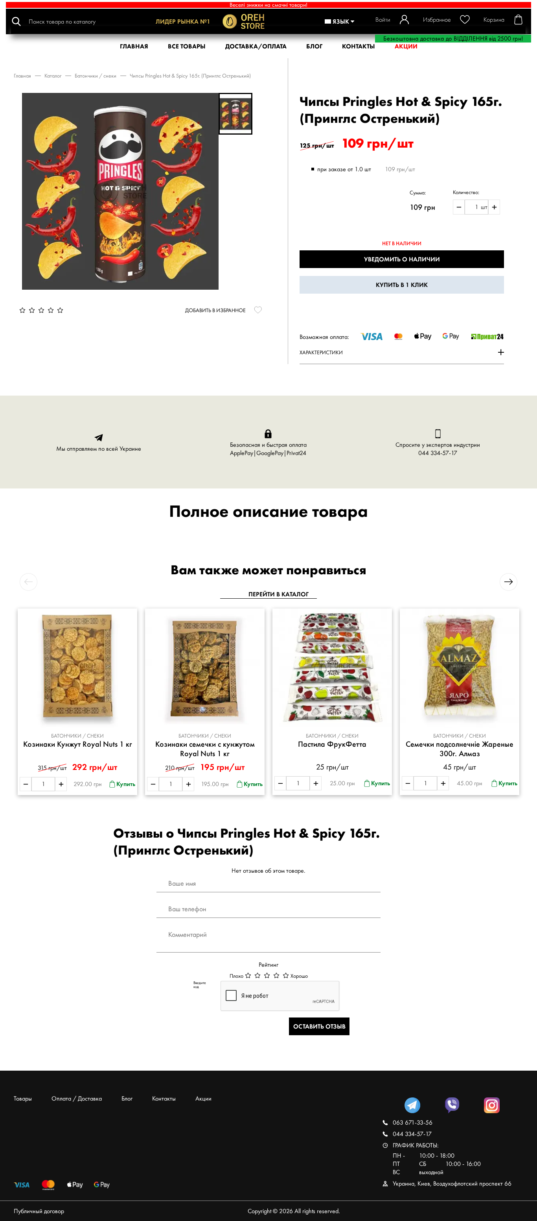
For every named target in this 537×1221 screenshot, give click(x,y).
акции (406, 46)
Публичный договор (39, 1211)
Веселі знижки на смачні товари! (268, 5)
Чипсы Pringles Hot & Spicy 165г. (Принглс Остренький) (190, 75)
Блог (314, 46)
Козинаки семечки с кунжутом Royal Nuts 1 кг (205, 748)
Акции (203, 1098)
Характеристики (321, 352)
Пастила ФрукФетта (332, 744)
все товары (187, 46)
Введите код (199, 985)
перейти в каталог (278, 594)
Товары (23, 1098)
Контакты (164, 1098)
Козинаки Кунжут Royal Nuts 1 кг (77, 744)
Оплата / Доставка (76, 1098)
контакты (358, 46)
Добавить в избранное (215, 310)
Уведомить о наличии (402, 259)
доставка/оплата (256, 46)
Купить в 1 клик (402, 285)
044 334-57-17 (437, 453)
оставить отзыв (319, 1026)
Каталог (52, 75)
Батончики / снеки (95, 75)
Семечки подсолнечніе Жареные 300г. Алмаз (459, 748)
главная (134, 46)
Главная (22, 75)
